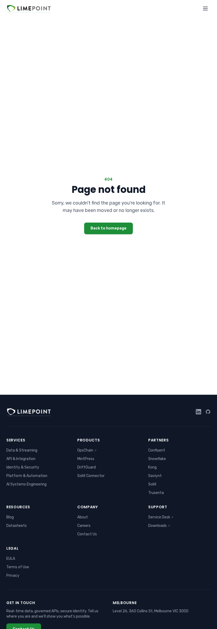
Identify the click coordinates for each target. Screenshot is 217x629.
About (82, 517)
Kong (152, 467)
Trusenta (156, 493)
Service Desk (161, 517)
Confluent (156, 450)
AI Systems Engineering (26, 484)
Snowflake (157, 459)
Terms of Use (17, 567)
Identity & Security (22, 467)
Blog (10, 517)
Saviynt (155, 476)
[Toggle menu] (205, 8)
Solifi (152, 484)
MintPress (85, 459)
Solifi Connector (91, 476)
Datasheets (16, 525)
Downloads (159, 525)
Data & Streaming (21, 450)
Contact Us (87, 534)
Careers (84, 525)
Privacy (12, 575)
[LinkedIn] (198, 411)
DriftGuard (86, 467)
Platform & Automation (26, 476)
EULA (10, 558)
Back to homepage (108, 228)
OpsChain (87, 450)
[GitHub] (208, 411)
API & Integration (20, 459)
